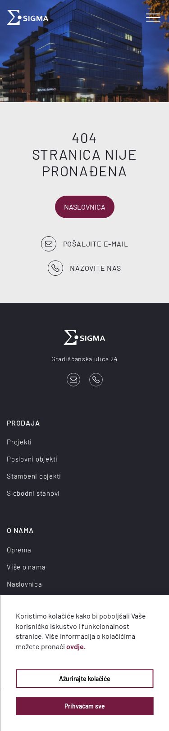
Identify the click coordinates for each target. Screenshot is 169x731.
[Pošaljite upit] (73, 380)
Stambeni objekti (34, 476)
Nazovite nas (95, 268)
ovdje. (76, 646)
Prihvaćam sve (84, 706)
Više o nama (26, 567)
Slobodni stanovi (33, 493)
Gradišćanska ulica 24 (84, 359)
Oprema (19, 550)
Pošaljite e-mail (95, 243)
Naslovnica (84, 206)
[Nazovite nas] (96, 379)
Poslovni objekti (32, 459)
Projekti (19, 442)
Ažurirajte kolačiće (84, 678)
